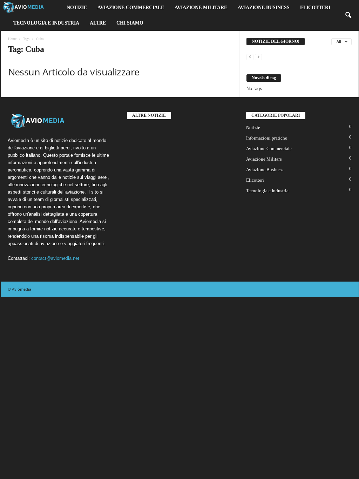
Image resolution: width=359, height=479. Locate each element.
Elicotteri (315, 7)
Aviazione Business (264, 7)
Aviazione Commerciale (130, 7)
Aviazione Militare (201, 7)
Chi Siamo (129, 23)
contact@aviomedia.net (55, 258)
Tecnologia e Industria (46, 23)
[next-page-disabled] (258, 56)
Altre (98, 23)
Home (12, 39)
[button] (348, 15)
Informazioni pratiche (266, 138)
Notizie (77, 7)
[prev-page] (249, 56)
